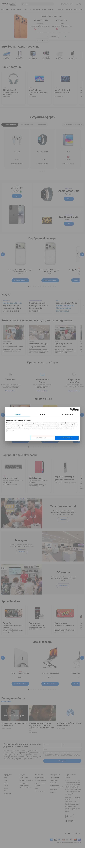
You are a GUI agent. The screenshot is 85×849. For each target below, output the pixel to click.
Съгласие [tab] (18, 414)
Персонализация (41, 437)
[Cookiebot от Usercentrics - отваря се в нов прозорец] (71, 409)
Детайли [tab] (42, 414)
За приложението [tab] (67, 414)
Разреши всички (67, 437)
